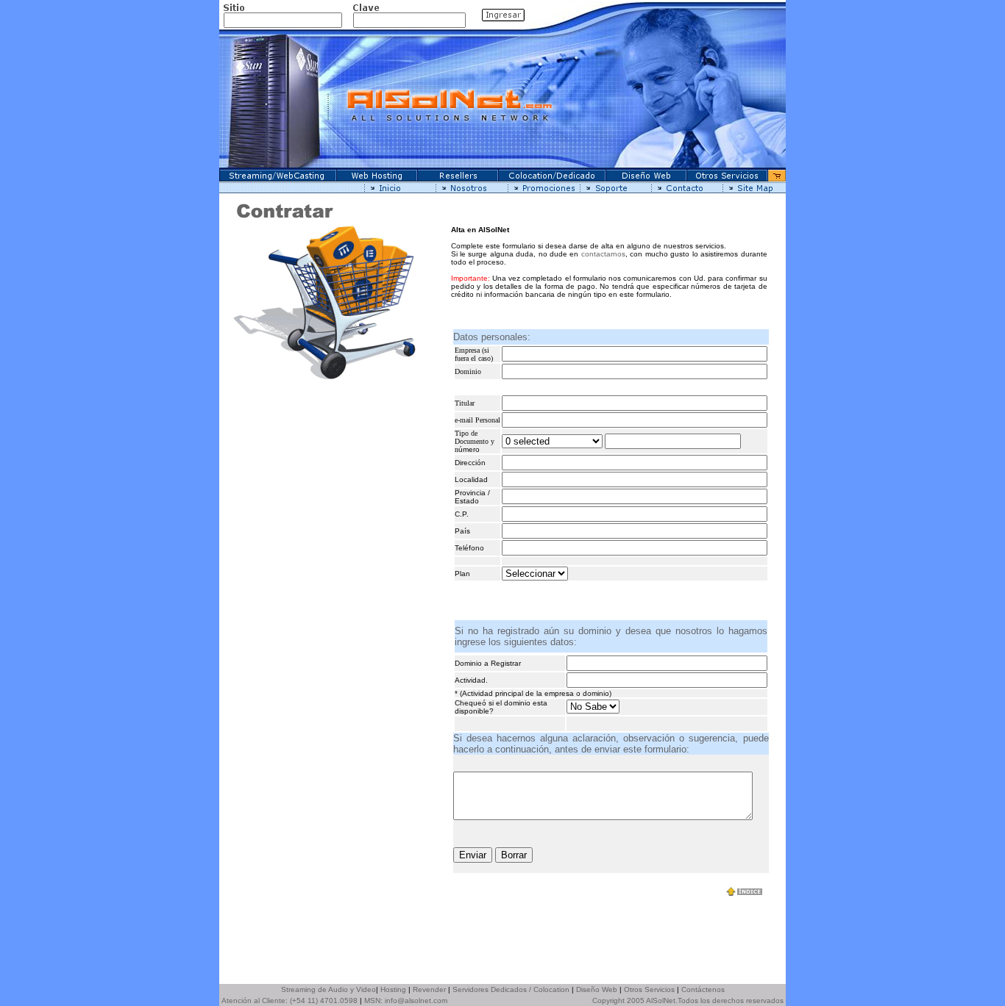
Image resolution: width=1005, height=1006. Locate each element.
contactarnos (603, 254)
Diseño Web (596, 989)
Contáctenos (703, 989)
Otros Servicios (649, 989)
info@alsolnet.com (416, 1000)
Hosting (393, 989)
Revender (429, 989)
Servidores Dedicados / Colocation (510, 989)
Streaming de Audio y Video (328, 989)
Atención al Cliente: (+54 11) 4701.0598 (289, 1000)
